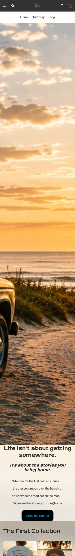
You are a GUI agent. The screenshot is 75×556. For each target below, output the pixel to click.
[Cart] (70, 6)
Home (24, 17)
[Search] (12, 6)
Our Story (38, 17)
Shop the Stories (37, 515)
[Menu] (4, 5)
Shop (51, 17)
